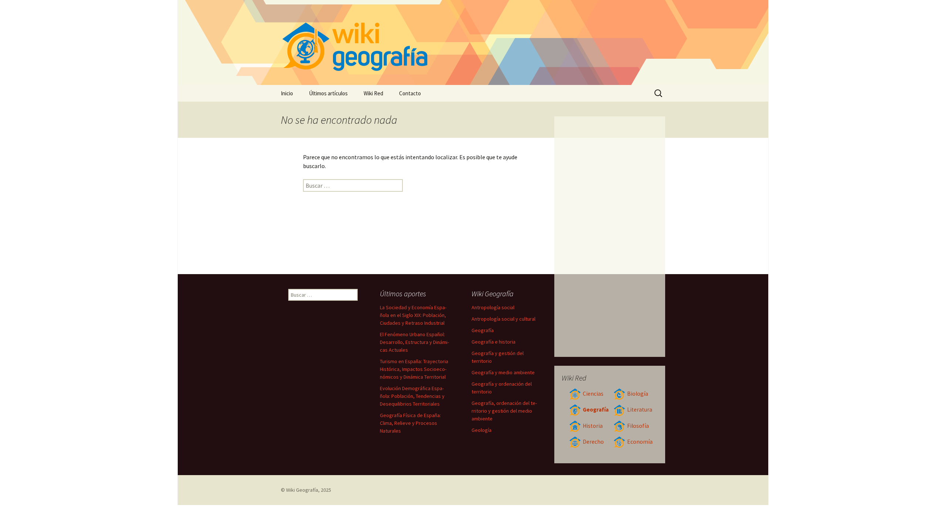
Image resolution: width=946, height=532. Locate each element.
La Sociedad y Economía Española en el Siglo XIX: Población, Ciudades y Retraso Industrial (413, 315)
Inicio (287, 93)
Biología (637, 393)
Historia (593, 425)
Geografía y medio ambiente (503, 372)
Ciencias (593, 393)
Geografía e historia (493, 341)
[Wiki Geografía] (473, 42)
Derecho (593, 441)
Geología (481, 430)
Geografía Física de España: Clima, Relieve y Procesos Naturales (410, 423)
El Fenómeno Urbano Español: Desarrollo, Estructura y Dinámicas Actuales (414, 342)
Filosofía (638, 425)
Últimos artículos (328, 93)
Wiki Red (373, 93)
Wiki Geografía (302, 490)
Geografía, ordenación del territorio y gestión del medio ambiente (504, 411)
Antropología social (493, 307)
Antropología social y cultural (503, 319)
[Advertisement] (610, 236)
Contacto (410, 93)
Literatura (639, 409)
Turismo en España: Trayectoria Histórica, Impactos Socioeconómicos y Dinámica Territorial (414, 369)
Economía (640, 441)
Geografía (596, 409)
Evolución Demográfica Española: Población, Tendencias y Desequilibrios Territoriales (412, 396)
